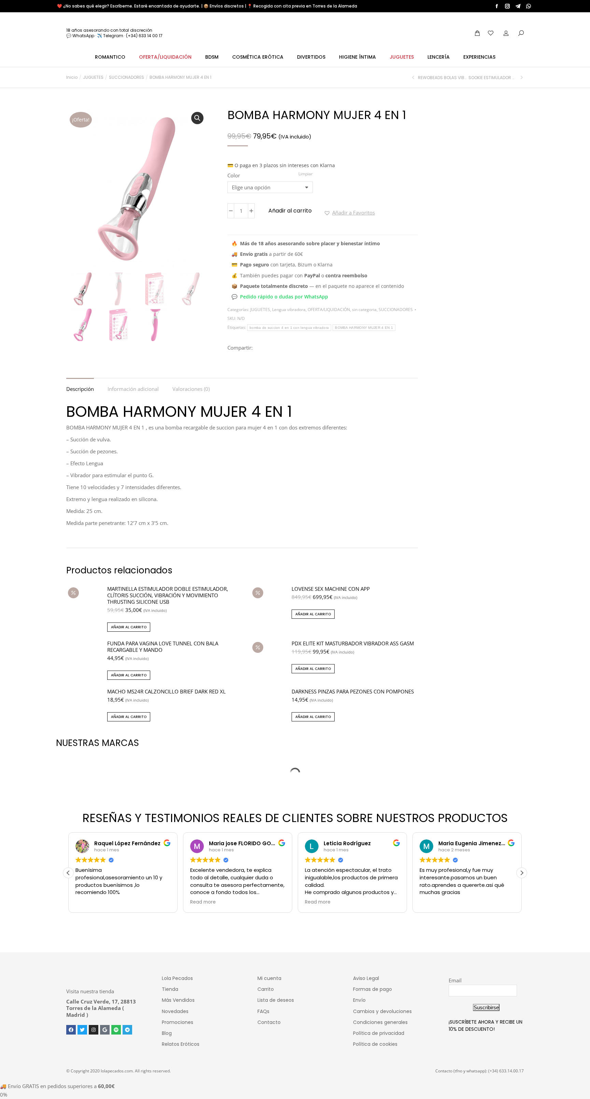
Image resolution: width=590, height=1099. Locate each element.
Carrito (265, 989)
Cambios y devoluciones (382, 1011)
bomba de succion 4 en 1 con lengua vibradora (289, 327)
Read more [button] (203, 902)
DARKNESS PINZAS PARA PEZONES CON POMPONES (353, 691)
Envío (359, 1000)
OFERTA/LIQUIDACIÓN (329, 309)
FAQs (263, 1011)
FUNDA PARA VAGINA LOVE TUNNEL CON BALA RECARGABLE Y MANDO (162, 646)
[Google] (105, 1030)
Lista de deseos (275, 1000)
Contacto (269, 1022)
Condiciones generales (380, 1022)
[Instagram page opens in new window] (507, 6)
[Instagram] (93, 1030)
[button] (197, 118)
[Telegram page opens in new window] (518, 6)
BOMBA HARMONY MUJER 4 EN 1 (364, 327)
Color (233, 175)
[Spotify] (116, 1030)
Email (455, 980)
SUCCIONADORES (396, 309)
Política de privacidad (378, 1033)
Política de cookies (375, 1044)
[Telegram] (127, 1030)
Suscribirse (486, 1007)
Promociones (177, 1022)
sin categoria (364, 309)
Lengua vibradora (289, 309)
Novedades (175, 1011)
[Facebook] (71, 1030)
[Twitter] (82, 1030)
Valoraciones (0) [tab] (191, 388)
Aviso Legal (366, 978)
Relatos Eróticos (180, 1044)
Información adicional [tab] (133, 388)
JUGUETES (260, 309)
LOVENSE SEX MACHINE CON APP (331, 589)
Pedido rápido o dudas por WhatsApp (284, 296)
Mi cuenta (269, 978)
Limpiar (305, 174)
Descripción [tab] (80, 388)
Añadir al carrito (290, 211)
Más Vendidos (178, 1000)
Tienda (170, 989)
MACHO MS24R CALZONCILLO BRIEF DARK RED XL (166, 691)
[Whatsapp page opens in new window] (528, 6)
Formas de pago (372, 989)
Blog (167, 1033)
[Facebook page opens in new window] (496, 6)
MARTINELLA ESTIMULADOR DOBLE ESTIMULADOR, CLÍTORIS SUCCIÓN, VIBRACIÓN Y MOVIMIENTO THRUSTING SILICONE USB (167, 595)
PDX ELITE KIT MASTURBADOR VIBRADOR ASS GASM (353, 643)
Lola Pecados (177, 978)
